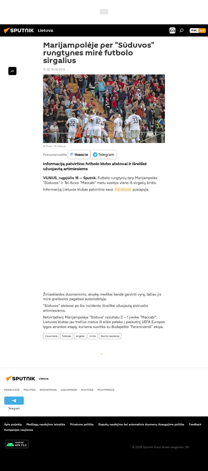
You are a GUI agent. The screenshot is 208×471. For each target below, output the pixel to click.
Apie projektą (13, 424)
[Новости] (79, 155)
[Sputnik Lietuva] (20, 34)
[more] (12, 71)
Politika (30, 389)
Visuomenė (51, 336)
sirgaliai (80, 336)
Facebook (123, 189)
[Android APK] (16, 444)
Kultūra (87, 389)
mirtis (92, 336)
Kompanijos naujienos (18, 430)
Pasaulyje (12, 389)
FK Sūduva (60, 146)
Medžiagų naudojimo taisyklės (45, 424)
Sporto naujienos (110, 336)
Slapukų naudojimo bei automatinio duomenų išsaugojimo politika (141, 424)
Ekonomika (48, 389)
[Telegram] (103, 155)
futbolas (66, 336)
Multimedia (106, 389)
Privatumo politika (81, 424)
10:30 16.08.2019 (54, 69)
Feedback (195, 424)
